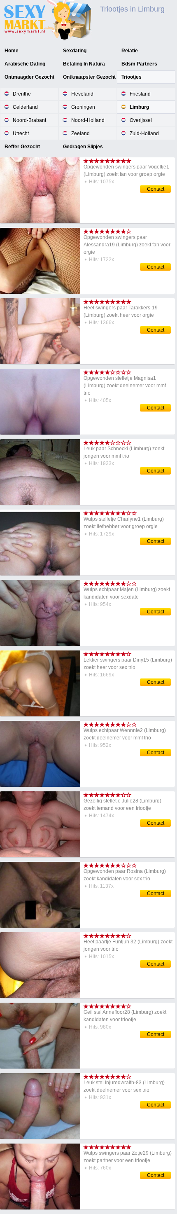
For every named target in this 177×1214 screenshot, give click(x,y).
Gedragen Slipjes (83, 147)
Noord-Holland (88, 120)
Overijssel (141, 120)
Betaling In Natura (84, 64)
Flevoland (82, 94)
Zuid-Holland (144, 133)
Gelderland (25, 107)
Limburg (139, 107)
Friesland (140, 94)
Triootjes (131, 77)
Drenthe (22, 94)
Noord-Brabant (29, 120)
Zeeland (80, 133)
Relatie (129, 51)
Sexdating (74, 51)
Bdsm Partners (139, 64)
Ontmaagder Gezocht (29, 77)
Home (12, 51)
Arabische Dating (25, 64)
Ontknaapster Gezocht (89, 77)
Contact (155, 189)
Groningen (83, 107)
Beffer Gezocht (22, 147)
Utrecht (21, 133)
